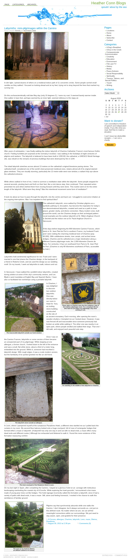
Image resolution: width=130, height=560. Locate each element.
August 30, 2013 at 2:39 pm (59, 523)
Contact (110, 40)
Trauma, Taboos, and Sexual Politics (114, 79)
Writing (109, 85)
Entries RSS (107, 555)
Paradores (50, 521)
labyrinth (76, 519)
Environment (112, 61)
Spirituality (111, 76)
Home (109, 33)
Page (7, 4)
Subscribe (111, 38)
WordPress (8, 557)
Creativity (110, 57)
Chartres (68, 519)
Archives (31, 4)
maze (88, 519)
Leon (83, 519)
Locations (110, 31)
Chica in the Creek (114, 50)
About (109, 35)
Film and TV (111, 64)
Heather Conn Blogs (108, 3)
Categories (18, 4)
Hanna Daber (32, 557)
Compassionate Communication (112, 53)
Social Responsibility (115, 73)
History (109, 66)
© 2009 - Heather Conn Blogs (15, 555)
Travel (18, 31)
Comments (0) (85, 523)
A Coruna (52, 519)
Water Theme (20, 557)
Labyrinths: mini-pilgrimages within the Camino (30, 28)
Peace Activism (113, 71)
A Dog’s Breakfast (114, 47)
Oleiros (94, 519)
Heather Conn (30, 31)
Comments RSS (121, 555)
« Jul (106, 117)
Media (109, 69)
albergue (60, 519)
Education (111, 59)
